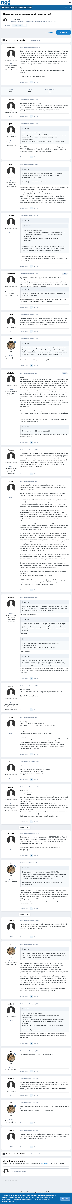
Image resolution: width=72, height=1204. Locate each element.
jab (11, 339)
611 (12, 702)
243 (11, 116)
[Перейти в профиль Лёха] (11, 321)
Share (8, 25)
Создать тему (48, 32)
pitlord (11, 920)
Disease (11, 450)
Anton (10, 686)
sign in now (44, 1163)
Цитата (36, 82)
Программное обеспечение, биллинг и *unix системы (38, 21)
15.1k (11, 355)
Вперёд (22, 40)
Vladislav (17, 19)
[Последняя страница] (27, 40)
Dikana (11, 100)
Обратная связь (38, 1192)
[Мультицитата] (31, 82)
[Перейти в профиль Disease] (11, 456)
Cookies (48, 1192)
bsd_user (11, 833)
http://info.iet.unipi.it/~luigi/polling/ (30, 529)
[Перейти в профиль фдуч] (11, 488)
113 (12, 63)
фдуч (11, 481)
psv (10, 124)
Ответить (63, 32)
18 (12, 936)
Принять (65, 1198)
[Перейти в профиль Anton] (11, 692)
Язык (23, 1192)
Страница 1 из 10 (35, 40)
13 (12, 331)
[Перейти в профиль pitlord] (11, 927)
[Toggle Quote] (23, 128)
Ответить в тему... (19, 1171)
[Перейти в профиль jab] (11, 345)
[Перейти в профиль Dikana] (11, 106)
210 (12, 466)
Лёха (11, 315)
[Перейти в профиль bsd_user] (11, 840)
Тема (29, 1192)
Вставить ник (24, 82)
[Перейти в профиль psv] (11, 130)
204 (11, 497)
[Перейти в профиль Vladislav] (5, 20)
